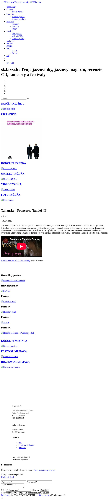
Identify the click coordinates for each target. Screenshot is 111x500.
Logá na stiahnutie (26, 445)
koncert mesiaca (19, 19)
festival (9, 43)
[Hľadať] (28, 98)
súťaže (9, 46)
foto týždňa (17, 33)
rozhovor (10, 41)
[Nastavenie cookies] (2, 498)
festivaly (15, 26)
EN (12, 63)
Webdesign (6, 495)
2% (7, 55)
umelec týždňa (18, 38)
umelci (9, 31)
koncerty (10, 14)
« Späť (4, 216)
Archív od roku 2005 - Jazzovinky (15, 260)
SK (7, 63)
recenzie (10, 21)
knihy (14, 29)
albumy (9, 9)
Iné (7, 48)
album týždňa (17, 12)
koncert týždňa (18, 16)
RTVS (14, 51)
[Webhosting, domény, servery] (18, 333)
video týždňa (17, 36)
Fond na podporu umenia (44, 470)
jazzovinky (11, 7)
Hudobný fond (7, 477)
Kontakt (22, 447)
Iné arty (15, 53)
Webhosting (44, 495)
